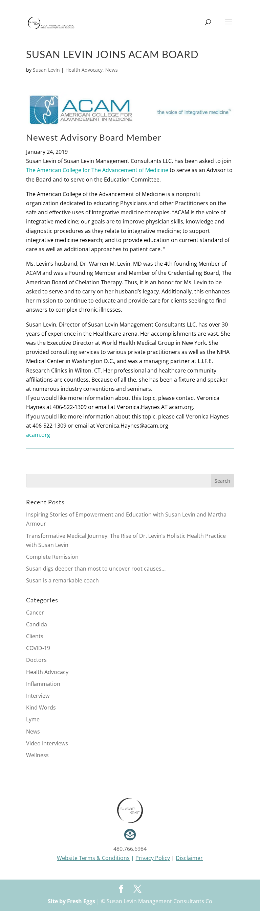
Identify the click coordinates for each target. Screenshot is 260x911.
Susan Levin (46, 70)
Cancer (35, 612)
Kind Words (41, 707)
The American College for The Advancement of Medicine (97, 170)
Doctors (36, 660)
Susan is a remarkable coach (62, 580)
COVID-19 (38, 648)
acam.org (38, 434)
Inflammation (43, 684)
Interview (37, 695)
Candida (36, 624)
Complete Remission (52, 556)
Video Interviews (47, 743)
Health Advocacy (84, 70)
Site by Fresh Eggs (71, 901)
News (111, 70)
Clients (34, 636)
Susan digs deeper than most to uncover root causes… (96, 568)
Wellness (37, 755)
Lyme (33, 719)
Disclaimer (189, 858)
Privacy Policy (152, 858)
